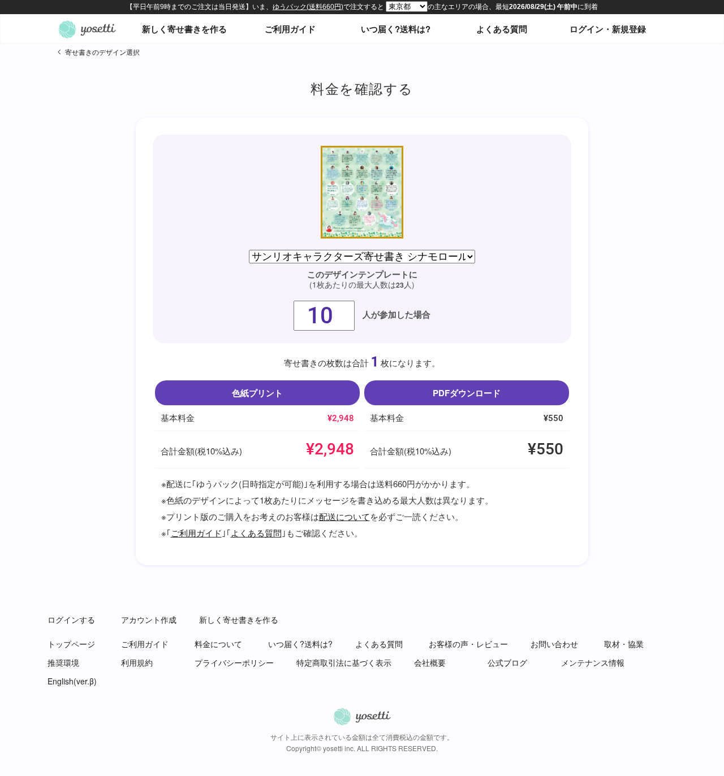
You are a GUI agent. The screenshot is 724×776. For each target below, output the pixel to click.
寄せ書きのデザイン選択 (102, 52)
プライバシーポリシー (234, 662)
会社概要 (430, 662)
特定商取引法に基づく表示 (343, 662)
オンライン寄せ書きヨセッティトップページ (87, 29)
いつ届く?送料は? (395, 29)
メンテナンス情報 (592, 662)
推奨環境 (63, 662)
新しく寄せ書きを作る (184, 29)
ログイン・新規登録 (608, 29)
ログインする (71, 619)
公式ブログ (507, 662)
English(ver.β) (72, 681)
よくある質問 (501, 29)
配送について (344, 516)
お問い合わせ (554, 643)
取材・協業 (624, 643)
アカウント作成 (148, 619)
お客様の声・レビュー (468, 643)
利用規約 (137, 662)
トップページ (71, 643)
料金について (218, 643)
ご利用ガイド (290, 29)
